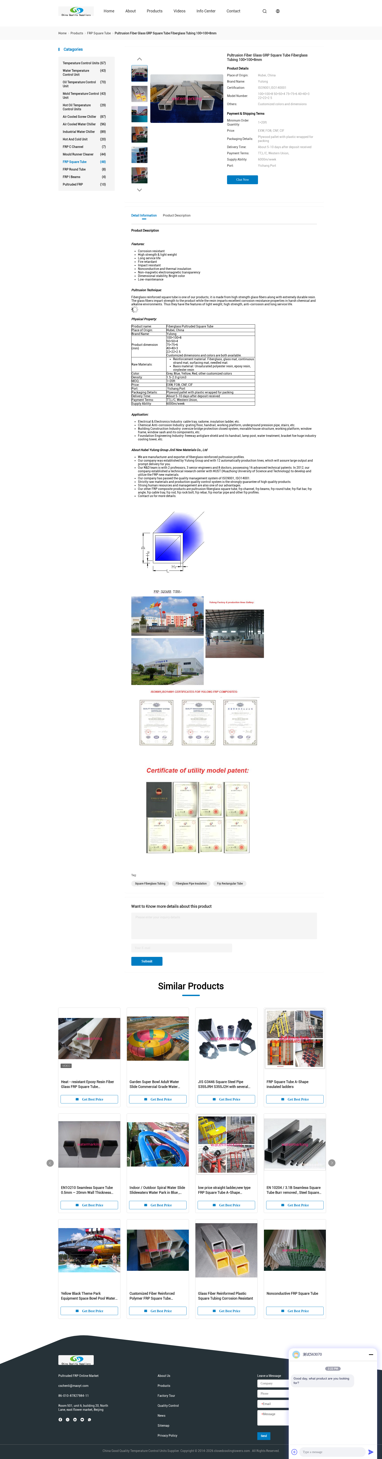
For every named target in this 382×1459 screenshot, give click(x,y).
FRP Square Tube (84, 162)
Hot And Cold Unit (84, 139)
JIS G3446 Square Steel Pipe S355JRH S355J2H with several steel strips (223, 1084)
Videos (179, 11)
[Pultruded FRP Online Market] (76, 11)
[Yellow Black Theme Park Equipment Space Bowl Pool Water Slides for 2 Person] (89, 1250)
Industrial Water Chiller (84, 132)
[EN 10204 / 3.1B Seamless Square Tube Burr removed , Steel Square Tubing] (295, 1145)
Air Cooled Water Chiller (84, 124)
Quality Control (168, 1405)
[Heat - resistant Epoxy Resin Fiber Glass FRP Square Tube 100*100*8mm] (89, 1039)
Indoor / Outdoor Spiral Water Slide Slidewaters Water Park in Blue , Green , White (157, 1190)
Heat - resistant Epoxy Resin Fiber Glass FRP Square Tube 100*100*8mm (87, 1084)
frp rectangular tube (230, 883)
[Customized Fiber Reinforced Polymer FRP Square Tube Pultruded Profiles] (158, 1250)
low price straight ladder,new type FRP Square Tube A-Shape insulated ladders (224, 1190)
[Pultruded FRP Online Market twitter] (68, 1420)
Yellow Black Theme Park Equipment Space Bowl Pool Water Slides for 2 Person (88, 1296)
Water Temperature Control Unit (84, 72)
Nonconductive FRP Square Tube (292, 1293)
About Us (164, 1376)
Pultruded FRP (84, 184)
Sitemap (163, 1425)
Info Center (206, 11)
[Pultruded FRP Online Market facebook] (60, 1420)
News (161, 1415)
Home (109, 11)
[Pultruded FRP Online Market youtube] (82, 1420)
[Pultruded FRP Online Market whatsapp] (90, 1420)
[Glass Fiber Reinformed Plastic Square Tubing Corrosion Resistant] (226, 1250)
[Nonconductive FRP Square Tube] (295, 1250)
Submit (146, 961)
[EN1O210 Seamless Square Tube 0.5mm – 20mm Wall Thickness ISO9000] (89, 1145)
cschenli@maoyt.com (73, 1385)
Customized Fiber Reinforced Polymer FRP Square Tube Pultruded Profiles (152, 1296)
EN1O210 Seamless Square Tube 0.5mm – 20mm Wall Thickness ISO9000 (87, 1190)
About (130, 11)
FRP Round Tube (84, 169)
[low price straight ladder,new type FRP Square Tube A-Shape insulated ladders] (226, 1145)
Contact (233, 11)
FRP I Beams (84, 177)
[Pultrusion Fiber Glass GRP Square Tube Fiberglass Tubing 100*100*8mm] (186, 98)
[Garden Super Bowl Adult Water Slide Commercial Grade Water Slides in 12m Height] (158, 1039)
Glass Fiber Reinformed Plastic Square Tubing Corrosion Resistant (225, 1295)
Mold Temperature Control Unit (84, 95)
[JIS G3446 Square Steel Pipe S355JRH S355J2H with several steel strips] (226, 1039)
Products (154, 11)
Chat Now (242, 179)
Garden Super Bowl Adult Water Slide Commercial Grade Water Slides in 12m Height (154, 1084)
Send (264, 1436)
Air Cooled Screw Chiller (84, 116)
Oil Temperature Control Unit (84, 84)
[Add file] (294, 1452)
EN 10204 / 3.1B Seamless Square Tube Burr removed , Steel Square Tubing (294, 1190)
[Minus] (371, 1354)
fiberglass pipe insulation (191, 883)
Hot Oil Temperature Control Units (84, 107)
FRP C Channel (84, 147)
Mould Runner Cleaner (84, 154)
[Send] (370, 1452)
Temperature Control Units (84, 63)
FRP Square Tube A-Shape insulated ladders (287, 1084)
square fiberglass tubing (150, 883)
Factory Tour (166, 1395)
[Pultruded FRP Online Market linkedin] (75, 1420)
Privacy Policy (167, 1435)
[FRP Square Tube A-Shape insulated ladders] (295, 1039)
